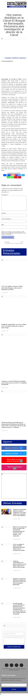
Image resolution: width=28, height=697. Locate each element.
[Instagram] (14, 175)
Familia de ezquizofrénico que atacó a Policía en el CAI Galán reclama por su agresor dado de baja (13, 326)
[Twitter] (21, 175)
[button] (2, 5)
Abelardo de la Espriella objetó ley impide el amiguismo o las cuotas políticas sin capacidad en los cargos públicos (19, 512)
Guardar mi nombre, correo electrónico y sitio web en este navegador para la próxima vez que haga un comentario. (13, 233)
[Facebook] (6, 175)
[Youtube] (21, 665)
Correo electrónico (6, 219)
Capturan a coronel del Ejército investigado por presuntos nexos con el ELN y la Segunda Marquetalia (14, 382)
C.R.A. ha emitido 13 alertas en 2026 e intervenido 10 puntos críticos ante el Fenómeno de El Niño (12, 287)
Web (2, 224)
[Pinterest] (17, 177)
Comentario (4, 194)
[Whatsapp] (10, 177)
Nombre (3, 213)
